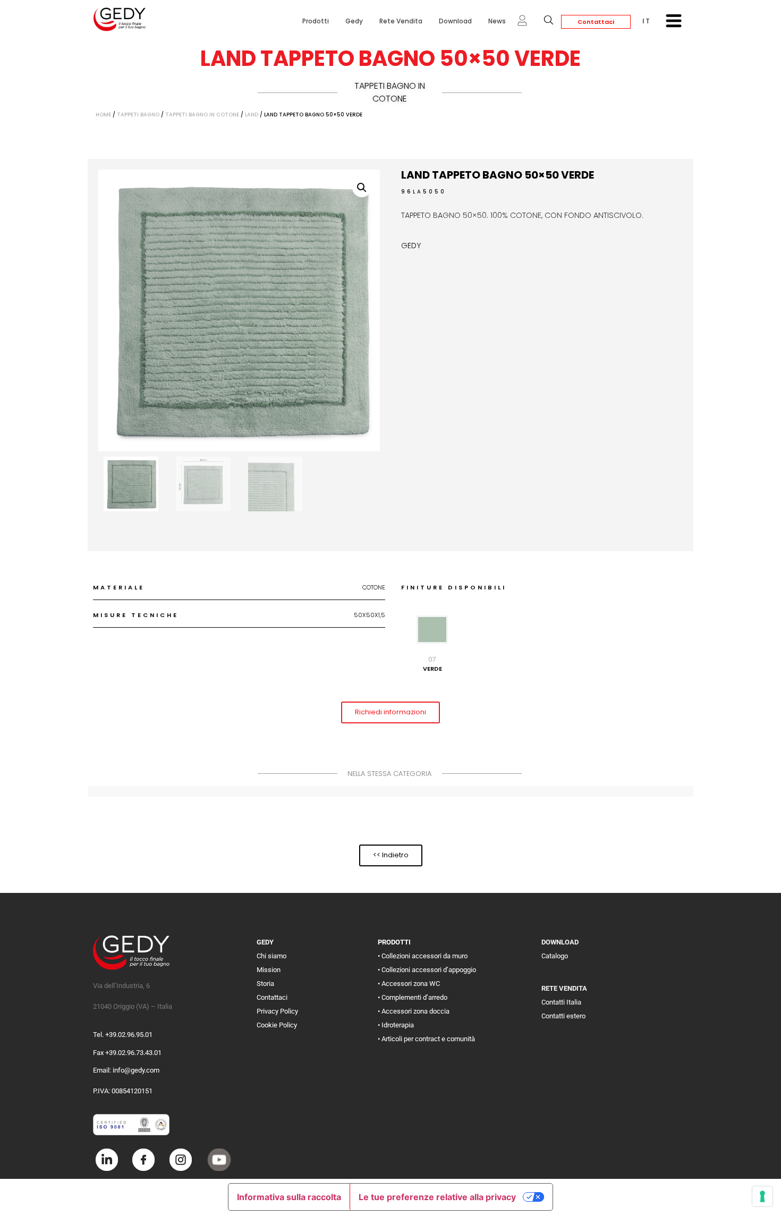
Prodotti (315, 21)
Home (103, 114)
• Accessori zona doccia (413, 1011)
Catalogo (554, 956)
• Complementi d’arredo (412, 997)
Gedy (354, 21)
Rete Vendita (400, 21)
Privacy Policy (277, 1011)
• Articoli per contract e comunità (426, 1039)
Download (455, 21)
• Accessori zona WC (409, 984)
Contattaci (596, 22)
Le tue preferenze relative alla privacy (437, 1197)
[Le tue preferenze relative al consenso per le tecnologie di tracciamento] (762, 1196)
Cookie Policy (277, 1025)
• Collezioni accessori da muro (423, 956)
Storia (265, 984)
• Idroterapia (396, 1025)
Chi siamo (271, 956)
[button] (361, 187)
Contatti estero (563, 1016)
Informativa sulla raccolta (289, 1197)
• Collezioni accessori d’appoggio (427, 970)
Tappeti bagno (138, 114)
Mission (269, 970)
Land (251, 114)
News (497, 21)
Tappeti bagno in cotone (389, 92)
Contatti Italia (561, 1002)
